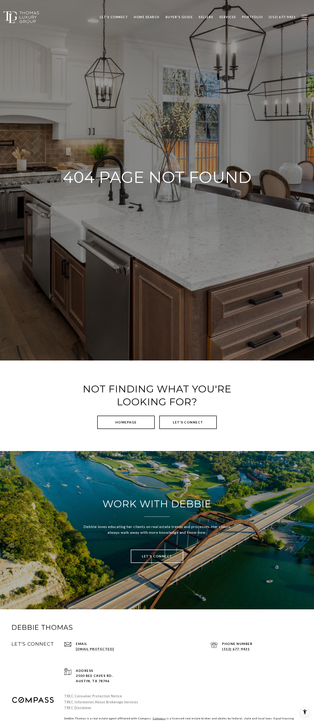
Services (227, 17)
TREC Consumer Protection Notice (93, 696)
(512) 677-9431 (236, 649)
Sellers (206, 17)
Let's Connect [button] (188, 422)
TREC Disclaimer (77, 708)
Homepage (126, 422)
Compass (159, 718)
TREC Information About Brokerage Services (101, 702)
